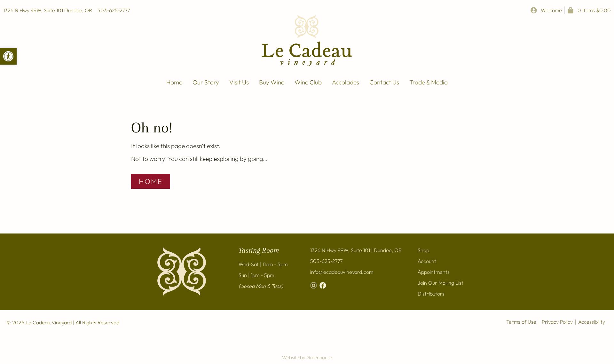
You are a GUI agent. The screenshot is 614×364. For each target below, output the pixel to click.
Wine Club (308, 82)
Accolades (345, 82)
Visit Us (239, 82)
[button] (8, 56)
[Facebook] (322, 285)
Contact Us (384, 82)
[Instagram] (313, 285)
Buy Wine (271, 82)
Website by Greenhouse (307, 357)
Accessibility (591, 322)
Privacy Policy (557, 322)
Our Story (206, 82)
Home (174, 82)
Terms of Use (521, 322)
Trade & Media (428, 82)
